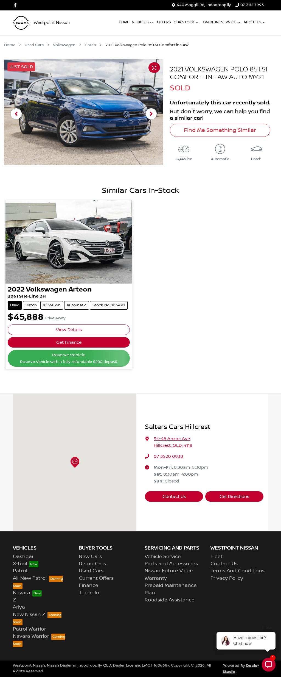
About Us (253, 22)
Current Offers (96, 578)
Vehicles (140, 22)
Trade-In (89, 593)
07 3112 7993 (252, 5)
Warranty (156, 578)
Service (228, 22)
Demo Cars (92, 564)
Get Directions (234, 496)
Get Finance (69, 342)
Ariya (19, 607)
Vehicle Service (163, 557)
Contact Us (174, 496)
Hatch (90, 45)
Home (124, 22)
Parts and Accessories (171, 564)
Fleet (216, 557)
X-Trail (20, 564)
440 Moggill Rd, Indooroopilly (204, 5)
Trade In (210, 22)
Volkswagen (64, 45)
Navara (21, 593)
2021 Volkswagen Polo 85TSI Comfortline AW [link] (147, 45)
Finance (88, 585)
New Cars (90, 557)
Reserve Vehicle (68, 358)
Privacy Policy (226, 578)
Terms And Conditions (237, 571)
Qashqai (23, 557)
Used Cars (34, 45)
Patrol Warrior (29, 629)
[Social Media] (16, 5)
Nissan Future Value (169, 571)
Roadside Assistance (170, 600)
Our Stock (184, 22)
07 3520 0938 (168, 456)
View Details (69, 329)
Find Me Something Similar (220, 130)
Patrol (20, 571)
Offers (164, 22)
